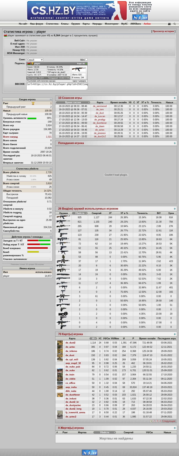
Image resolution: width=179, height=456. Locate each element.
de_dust (100, 113)
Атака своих (12, 179)
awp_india (71, 387)
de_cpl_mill (72, 359)
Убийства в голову (16, 176)
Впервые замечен (13, 162)
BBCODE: (20, 84)
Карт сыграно (10, 133)
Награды (97, 23)
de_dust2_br (72, 402)
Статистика (52, 23)
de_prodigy (99, 119)
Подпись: (20, 63)
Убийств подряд (12, 212)
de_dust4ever (100, 123)
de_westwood (100, 106)
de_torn (100, 109)
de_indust (71, 398)
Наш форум (36, 23)
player (6, 276)
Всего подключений (14, 148)
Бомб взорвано (12, 248)
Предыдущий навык (16, 114)
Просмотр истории (163, 31)
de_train (70, 374)
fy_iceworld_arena (75, 412)
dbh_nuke (71, 391)
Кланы (65, 23)
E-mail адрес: (17, 43)
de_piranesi (100, 133)
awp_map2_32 (73, 363)
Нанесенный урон (13, 227)
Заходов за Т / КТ (13, 240)
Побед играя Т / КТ (13, 244)
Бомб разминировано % (13, 254)
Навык (6, 110)
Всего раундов (11, 129)
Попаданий (12, 197)
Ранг (5, 103)
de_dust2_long (73, 408)
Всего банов (10, 144)
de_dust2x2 (100, 136)
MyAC (124, 23)
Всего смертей (11, 183)
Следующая (168, 421)
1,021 (49, 136)
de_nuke (70, 370)
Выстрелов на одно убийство (14, 222)
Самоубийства (11, 231)
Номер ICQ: (19, 50)
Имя (5, 272)
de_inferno (71, 351)
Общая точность (12, 190)
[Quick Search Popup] (174, 23)
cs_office (70, 383)
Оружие (75, 23)
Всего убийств (11, 172)
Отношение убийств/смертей (14, 203)
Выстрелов (12, 194)
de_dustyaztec (73, 405)
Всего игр (8, 125)
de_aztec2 (71, 416)
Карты (86, 23)
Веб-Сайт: (20, 40)
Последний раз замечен (11, 157)
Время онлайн (11, 152)
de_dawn (99, 126)
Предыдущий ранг (16, 107)
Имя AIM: (20, 47)
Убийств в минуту (13, 208)
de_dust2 (70, 342)
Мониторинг (112, 23)
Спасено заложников (15, 259)
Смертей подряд (12, 216)
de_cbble (70, 378)
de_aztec (100, 129)
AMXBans (135, 23)
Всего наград (10, 136)
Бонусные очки (12, 121)
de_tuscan (100, 116)
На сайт (23, 23)
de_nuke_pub (73, 366)
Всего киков (10, 140)
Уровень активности (14, 118)
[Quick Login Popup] (169, 23)
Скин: (22, 59)
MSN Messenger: (16, 53)
